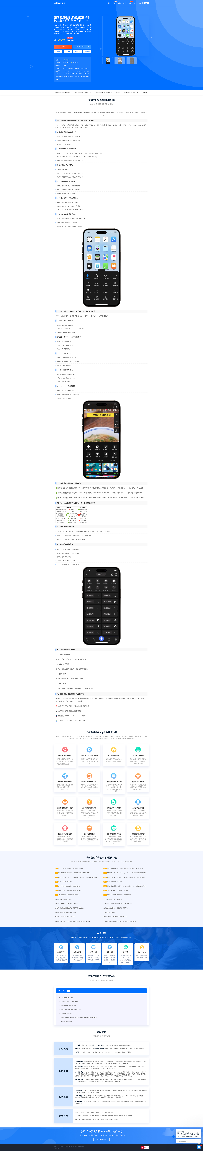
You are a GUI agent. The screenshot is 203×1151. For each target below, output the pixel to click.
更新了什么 (75, 62)
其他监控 (87, 51)
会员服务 (118, 92)
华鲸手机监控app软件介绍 (62, 92)
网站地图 (57, 1148)
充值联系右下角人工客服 (82, 46)
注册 (146, 3)
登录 (140, 3)
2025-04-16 (64, 991)
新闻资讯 (68, 51)
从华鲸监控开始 (101, 1139)
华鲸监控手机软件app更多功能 (103, 92)
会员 (129, 3)
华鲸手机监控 (60, 1146)
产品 (114, 3)
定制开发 (77, 51)
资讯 (119, 3)
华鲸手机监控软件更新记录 (131, 92)
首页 (109, 3)
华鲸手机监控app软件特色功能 (82, 92)
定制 (124, 3)
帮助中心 (145, 92)
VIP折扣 (67, 60)
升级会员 (58, 51)
